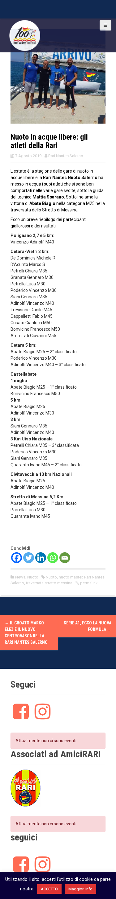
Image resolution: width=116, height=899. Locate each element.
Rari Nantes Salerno (65, 155)
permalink (88, 583)
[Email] (64, 557)
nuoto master (70, 577)
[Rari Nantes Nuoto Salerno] (24, 35)
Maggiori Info (80, 889)
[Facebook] (16, 557)
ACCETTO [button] (49, 889)
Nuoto (32, 577)
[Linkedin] (40, 557)
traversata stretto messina (49, 583)
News (20, 577)
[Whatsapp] (52, 557)
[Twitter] (28, 557)
